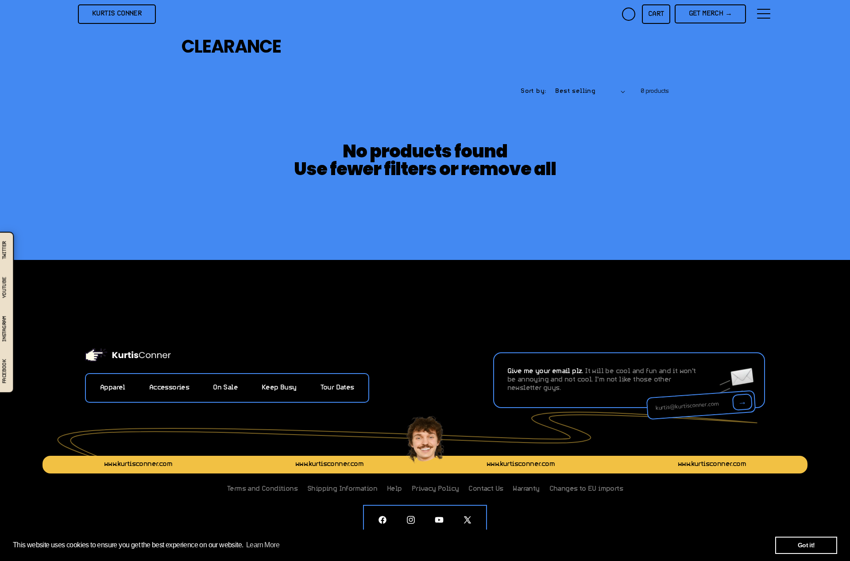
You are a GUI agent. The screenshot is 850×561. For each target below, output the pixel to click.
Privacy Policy (435, 488)
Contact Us (485, 488)
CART (656, 14)
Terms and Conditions (262, 488)
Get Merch (710, 13)
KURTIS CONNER (117, 13)
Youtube (4, 287)
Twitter (4, 250)
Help (394, 488)
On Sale (225, 387)
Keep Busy (279, 387)
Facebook (4, 371)
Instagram (4, 329)
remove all (508, 169)
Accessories (169, 387)
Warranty (526, 488)
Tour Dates (337, 387)
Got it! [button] (806, 545)
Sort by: (533, 91)
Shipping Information (342, 488)
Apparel (112, 387)
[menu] (763, 14)
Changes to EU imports (586, 488)
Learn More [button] (262, 545)
